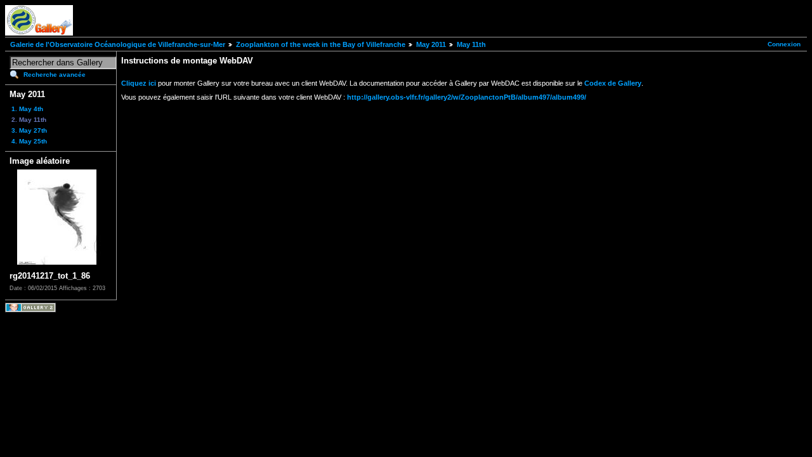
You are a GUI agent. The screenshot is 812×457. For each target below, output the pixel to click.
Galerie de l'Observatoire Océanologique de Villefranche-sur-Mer (117, 44)
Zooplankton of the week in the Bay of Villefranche (320, 44)
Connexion (784, 44)
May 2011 (431, 44)
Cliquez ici (138, 83)
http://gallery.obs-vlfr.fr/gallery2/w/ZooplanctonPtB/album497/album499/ (466, 97)
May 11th (471, 44)
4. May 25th (29, 141)
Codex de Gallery (612, 83)
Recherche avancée (54, 74)
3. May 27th (29, 130)
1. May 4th (27, 108)
